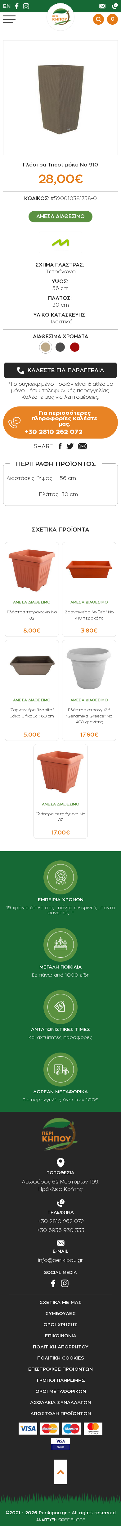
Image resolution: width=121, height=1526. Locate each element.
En (7, 6)
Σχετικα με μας (60, 1302)
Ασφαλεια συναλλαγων (60, 1402)
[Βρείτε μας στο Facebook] (18, 6)
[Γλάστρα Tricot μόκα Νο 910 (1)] (60, 97)
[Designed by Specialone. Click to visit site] (60, 1519)
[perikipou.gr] (60, 17)
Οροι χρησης (60, 1324)
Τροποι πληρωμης (60, 1380)
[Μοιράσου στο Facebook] (60, 446)
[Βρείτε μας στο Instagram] (27, 6)
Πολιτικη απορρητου (60, 1347)
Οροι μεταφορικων (60, 1391)
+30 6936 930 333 (60, 1230)
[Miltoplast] (60, 242)
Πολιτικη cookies (60, 1358)
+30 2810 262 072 (61, 1221)
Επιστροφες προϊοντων (60, 1369)
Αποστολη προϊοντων (60, 1413)
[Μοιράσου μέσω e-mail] (82, 446)
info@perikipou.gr (60, 1260)
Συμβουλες (60, 1313)
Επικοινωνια (60, 1336)
